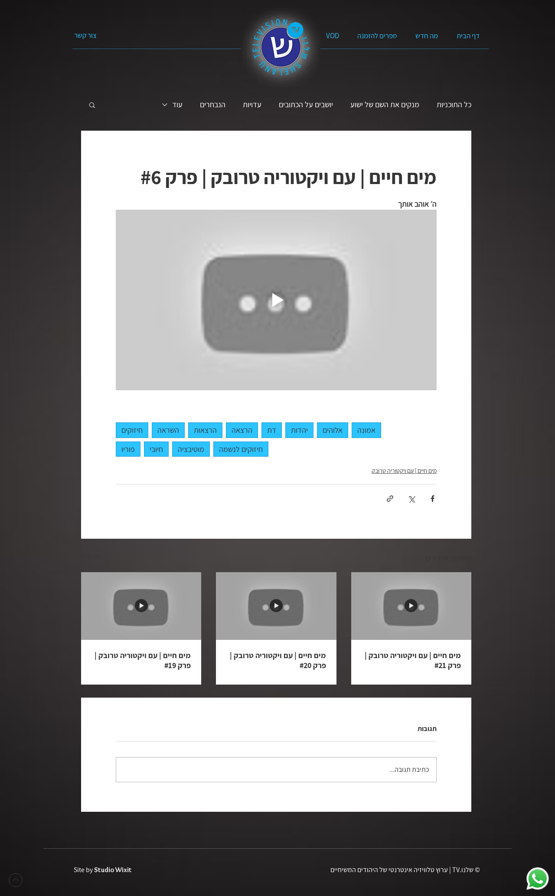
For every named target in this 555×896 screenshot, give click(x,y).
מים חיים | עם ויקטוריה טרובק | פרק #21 (413, 660)
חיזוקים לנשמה (241, 449)
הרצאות (205, 430)
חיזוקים (132, 430)
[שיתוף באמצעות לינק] (390, 498)
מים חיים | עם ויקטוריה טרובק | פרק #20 (278, 660)
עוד (177, 104)
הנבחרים (212, 104)
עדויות (252, 104)
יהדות (299, 430)
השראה (168, 430)
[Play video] (276, 300)
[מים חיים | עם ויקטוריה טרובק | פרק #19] (141, 606)
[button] (92, 104)
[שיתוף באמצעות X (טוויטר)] (411, 498)
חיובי (156, 449)
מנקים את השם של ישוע (384, 104)
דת (271, 430)
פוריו (128, 449)
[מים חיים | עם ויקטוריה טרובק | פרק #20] (276, 606)
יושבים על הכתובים (306, 104)
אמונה (366, 430)
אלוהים (333, 430)
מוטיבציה (191, 449)
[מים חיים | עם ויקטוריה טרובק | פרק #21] (411, 606)
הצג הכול (91, 556)
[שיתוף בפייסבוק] (432, 498)
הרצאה (242, 430)
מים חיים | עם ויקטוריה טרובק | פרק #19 (143, 660)
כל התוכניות (454, 104)
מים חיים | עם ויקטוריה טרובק (404, 470)
